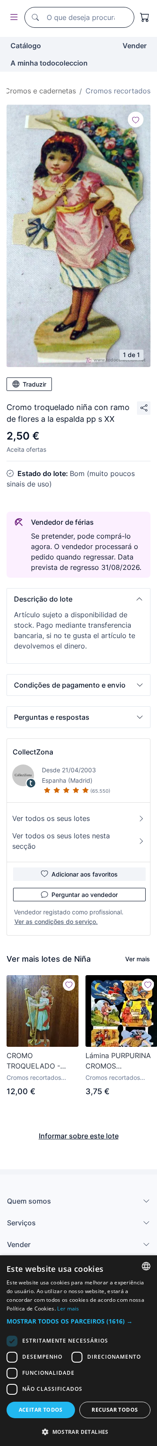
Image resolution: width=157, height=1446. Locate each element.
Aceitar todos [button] (41, 1409)
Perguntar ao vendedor (84, 894)
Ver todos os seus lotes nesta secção (61, 840)
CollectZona (33, 752)
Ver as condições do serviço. (56, 921)
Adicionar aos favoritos (84, 874)
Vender (135, 45)
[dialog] (78, 1350)
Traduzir (34, 384)
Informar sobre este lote (79, 1136)
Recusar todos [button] (115, 1409)
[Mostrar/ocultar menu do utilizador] (12, 17)
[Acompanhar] (135, 119)
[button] (78, 599)
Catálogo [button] (25, 45)
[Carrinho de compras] (145, 17)
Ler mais (68, 1308)
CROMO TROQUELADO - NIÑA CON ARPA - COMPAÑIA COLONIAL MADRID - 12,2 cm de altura (42, 1061)
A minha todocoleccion (49, 63)
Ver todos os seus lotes (51, 818)
